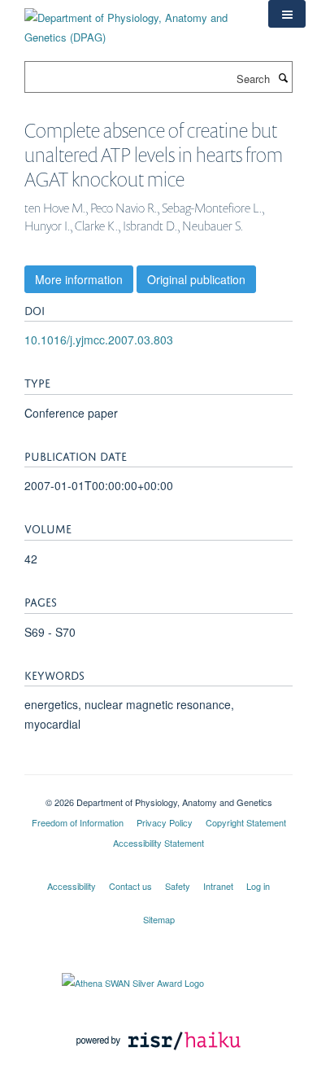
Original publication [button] (196, 279)
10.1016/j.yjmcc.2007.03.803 (98, 339)
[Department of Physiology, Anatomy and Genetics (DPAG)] (134, 21)
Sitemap (159, 919)
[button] (287, 14)
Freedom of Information (78, 822)
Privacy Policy (165, 822)
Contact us (130, 885)
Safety (177, 885)
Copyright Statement (246, 822)
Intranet (218, 885)
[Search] (283, 77)
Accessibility (71, 885)
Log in (258, 885)
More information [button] (79, 279)
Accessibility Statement (158, 842)
